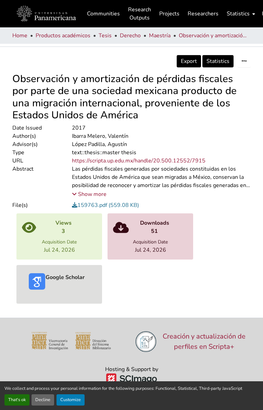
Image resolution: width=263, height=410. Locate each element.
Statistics (217, 61)
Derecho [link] (130, 35)
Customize (70, 400)
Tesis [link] (105, 35)
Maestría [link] (160, 35)
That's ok (17, 400)
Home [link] (19, 35)
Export (189, 61)
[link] (161, 205)
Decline (42, 400)
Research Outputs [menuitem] (139, 14)
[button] (46, 14)
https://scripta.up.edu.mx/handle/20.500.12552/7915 (138, 160)
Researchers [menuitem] (203, 13)
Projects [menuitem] (169, 13)
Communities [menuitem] (103, 13)
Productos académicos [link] (63, 35)
